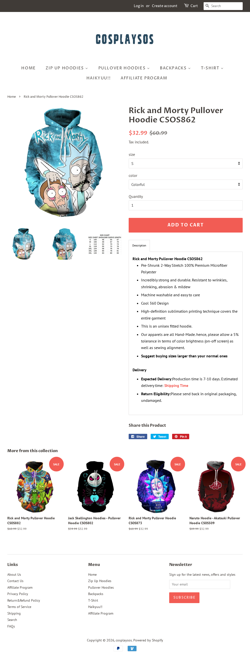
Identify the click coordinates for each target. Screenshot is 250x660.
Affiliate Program (144, 78)
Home (28, 68)
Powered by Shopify (148, 640)
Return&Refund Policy (23, 600)
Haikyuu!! (98, 78)
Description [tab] (139, 245)
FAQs (11, 626)
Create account (164, 6)
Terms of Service (19, 607)
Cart (194, 6)
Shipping (14, 613)
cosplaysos (124, 640)
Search (12, 619)
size (132, 154)
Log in (139, 6)
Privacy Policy (17, 594)
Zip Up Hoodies (65, 68)
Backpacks (174, 68)
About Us (14, 574)
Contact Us (15, 581)
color (133, 175)
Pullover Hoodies (122, 68)
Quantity (136, 196)
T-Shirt (211, 68)
